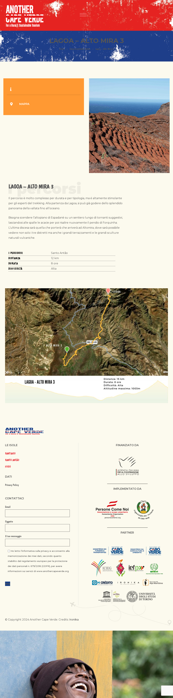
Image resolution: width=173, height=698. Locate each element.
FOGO (8, 466)
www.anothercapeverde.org (52, 571)
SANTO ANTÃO (12, 460)
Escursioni (74, 48)
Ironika (74, 619)
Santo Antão (84, 48)
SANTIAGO (10, 453)
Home (62, 48)
